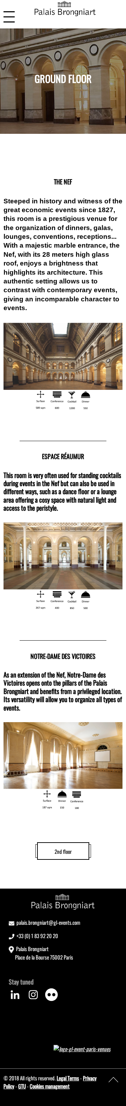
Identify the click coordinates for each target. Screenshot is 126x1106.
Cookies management (50, 1086)
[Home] (65, 8)
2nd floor (63, 851)
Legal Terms (68, 1078)
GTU (22, 1086)
